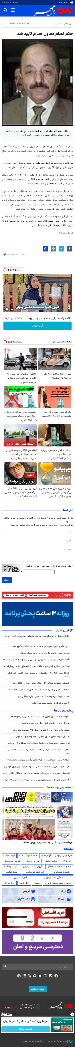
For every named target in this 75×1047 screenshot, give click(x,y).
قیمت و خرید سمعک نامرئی (58, 883)
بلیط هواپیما (11, 872)
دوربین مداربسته (12, 861)
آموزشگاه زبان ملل (18, 878)
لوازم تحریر (46, 855)
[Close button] (72, 1014)
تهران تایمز (24, 883)
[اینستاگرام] (45, 976)
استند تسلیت (51, 861)
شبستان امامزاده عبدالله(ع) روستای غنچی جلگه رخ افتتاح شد (41, 683)
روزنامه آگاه (9, 883)
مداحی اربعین (32, 861)
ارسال (6, 580)
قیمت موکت (9, 855)
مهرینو (37, 883)
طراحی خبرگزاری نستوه (57, 1041)
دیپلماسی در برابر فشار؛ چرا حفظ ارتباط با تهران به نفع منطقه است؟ (39, 690)
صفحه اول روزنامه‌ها (60, 787)
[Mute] (12, 309)
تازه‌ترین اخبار (64, 630)
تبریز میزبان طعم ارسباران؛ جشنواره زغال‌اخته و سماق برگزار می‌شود (39, 743)
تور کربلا (67, 861)
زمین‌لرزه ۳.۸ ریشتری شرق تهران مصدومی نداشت (46, 723)
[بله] (50, 976)
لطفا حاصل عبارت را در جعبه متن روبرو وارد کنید (49, 566)
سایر (58, 23)
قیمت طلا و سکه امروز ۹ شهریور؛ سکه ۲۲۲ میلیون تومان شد (41, 730)
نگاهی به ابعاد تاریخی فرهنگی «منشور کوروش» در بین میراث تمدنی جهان (38, 751)
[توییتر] (40, 976)
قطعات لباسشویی (61, 872)
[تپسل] (5, 270)
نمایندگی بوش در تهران (54, 878)
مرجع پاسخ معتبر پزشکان (59, 866)
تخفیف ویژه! (25, 1029)
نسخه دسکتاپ (37, 989)
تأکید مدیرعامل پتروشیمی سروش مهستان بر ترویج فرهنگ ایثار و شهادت (36, 660)
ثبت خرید (37, 326)
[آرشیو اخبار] (24, 976)
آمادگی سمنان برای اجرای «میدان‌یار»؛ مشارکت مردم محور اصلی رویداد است (37, 638)
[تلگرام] (56, 976)
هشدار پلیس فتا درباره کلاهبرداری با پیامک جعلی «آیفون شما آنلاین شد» (38, 674)
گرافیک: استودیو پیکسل (31, 1041)
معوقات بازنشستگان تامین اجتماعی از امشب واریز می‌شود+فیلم (40, 716)
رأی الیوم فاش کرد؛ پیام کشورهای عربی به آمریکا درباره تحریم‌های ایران (37, 780)
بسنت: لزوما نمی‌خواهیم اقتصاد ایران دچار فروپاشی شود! (43, 696)
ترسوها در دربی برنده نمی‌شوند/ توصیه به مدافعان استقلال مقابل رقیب (36, 773)
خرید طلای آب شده (28, 855)
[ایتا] (19, 976)
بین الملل (67, 23)
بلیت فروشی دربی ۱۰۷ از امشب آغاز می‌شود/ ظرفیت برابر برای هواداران (37, 767)
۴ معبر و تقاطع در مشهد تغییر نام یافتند (51, 703)
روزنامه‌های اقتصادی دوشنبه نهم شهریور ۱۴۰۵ (47, 842)
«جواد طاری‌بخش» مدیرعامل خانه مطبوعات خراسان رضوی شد (41, 646)
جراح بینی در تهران (63, 855)
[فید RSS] (29, 976)
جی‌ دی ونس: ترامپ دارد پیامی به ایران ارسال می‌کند (45, 653)
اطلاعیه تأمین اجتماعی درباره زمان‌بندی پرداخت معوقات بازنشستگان (38, 760)
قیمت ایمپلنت (10, 866)
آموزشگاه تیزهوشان (35, 872)
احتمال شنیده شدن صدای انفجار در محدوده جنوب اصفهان (42, 736)
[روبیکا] (35, 976)
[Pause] (7, 309)
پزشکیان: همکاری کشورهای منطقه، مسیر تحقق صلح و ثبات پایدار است (37, 666)
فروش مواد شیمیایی (32, 866)
